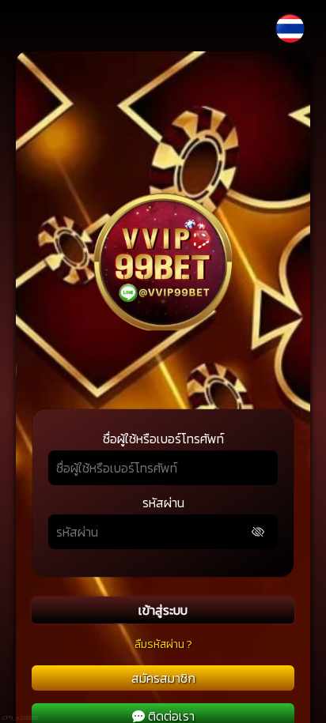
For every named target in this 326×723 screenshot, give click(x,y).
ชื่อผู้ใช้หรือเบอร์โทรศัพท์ (163, 438)
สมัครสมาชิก (163, 677)
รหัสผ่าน (163, 502)
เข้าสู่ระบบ (163, 610)
